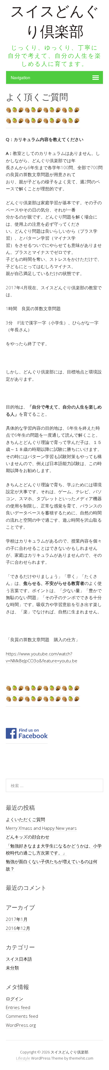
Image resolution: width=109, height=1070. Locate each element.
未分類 (12, 967)
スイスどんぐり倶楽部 (54, 23)
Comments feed (22, 1016)
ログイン (14, 999)
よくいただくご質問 (25, 819)
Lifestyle (23, 1058)
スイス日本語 (19, 959)
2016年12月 (18, 928)
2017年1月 (17, 919)
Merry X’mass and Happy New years (41, 828)
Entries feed (18, 1007)
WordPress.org (21, 1025)
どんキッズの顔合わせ (27, 837)
